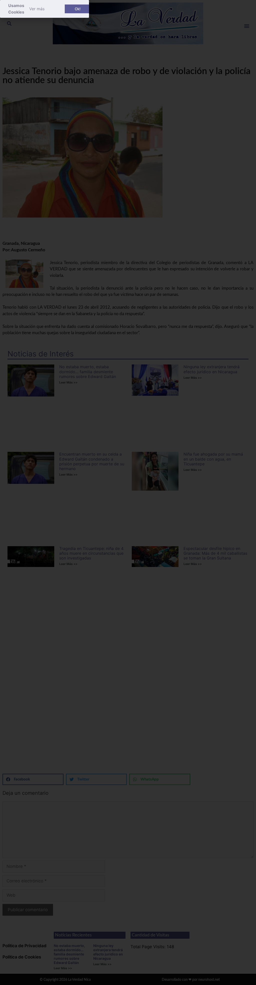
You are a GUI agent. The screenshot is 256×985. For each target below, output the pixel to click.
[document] (128, 492)
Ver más (36, 8)
